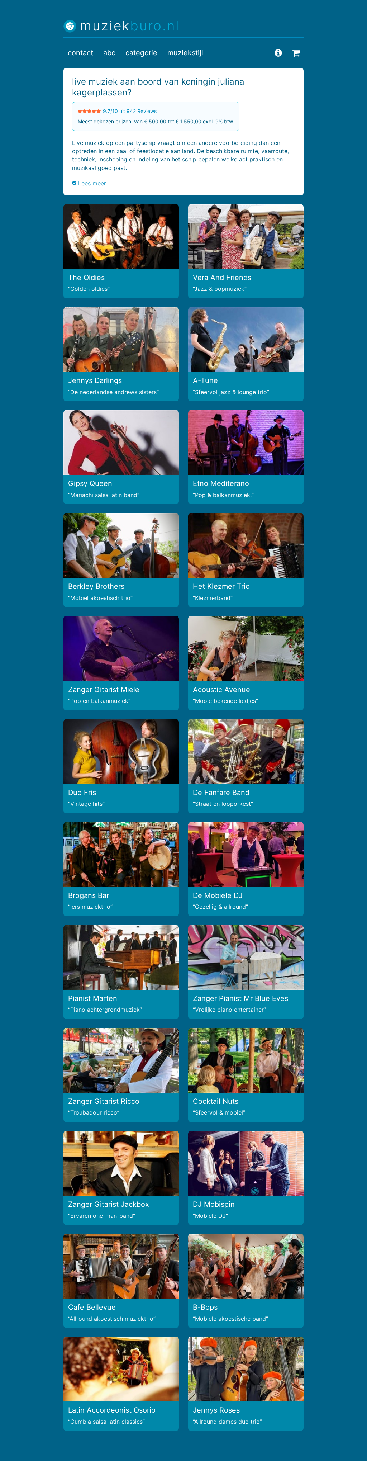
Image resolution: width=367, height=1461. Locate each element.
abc (109, 52)
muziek (130, 26)
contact (80, 52)
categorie (141, 52)
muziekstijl (185, 52)
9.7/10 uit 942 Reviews (130, 111)
